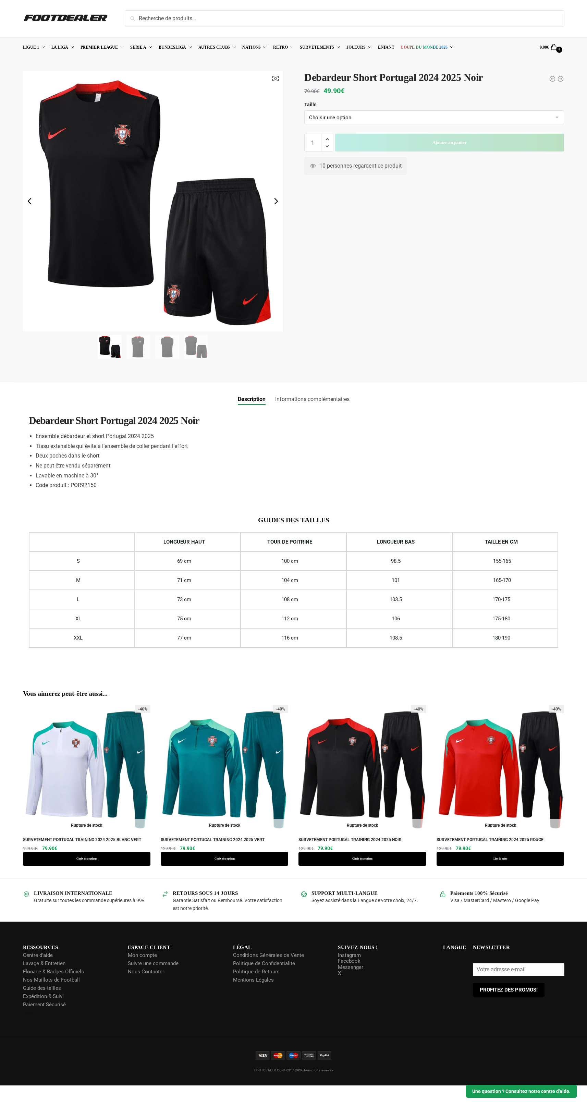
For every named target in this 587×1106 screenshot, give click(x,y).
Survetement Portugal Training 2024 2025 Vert (213, 839)
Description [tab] (252, 399)
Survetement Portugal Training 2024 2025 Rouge (490, 839)
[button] (327, 152)
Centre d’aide (38, 955)
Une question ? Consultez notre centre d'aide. (521, 1091)
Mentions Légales (252, 979)
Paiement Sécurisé (44, 1004)
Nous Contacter (145, 971)
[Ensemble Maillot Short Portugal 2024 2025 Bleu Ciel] (560, 78)
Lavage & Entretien (44, 963)
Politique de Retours (255, 971)
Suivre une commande (152, 963)
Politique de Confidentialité (263, 963)
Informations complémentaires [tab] (312, 399)
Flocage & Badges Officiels (53, 971)
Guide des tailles (42, 988)
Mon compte (142, 955)
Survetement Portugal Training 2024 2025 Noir (350, 839)
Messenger (350, 967)
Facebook (348, 961)
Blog (28, 1012)
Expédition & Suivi (43, 996)
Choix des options (87, 859)
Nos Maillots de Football (51, 979)
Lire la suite (500, 859)
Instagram (348, 955)
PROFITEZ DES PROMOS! (509, 989)
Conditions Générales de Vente (267, 955)
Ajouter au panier (449, 154)
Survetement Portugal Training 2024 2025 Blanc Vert (82, 839)
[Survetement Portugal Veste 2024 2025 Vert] (552, 78)
